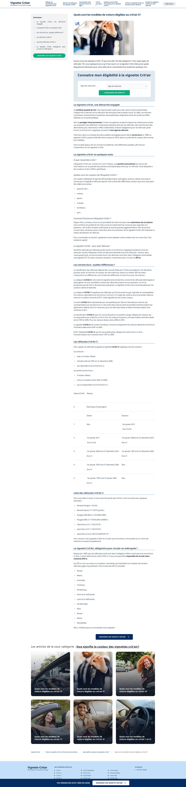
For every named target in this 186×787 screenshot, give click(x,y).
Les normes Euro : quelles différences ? (50, 32)
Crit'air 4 (58, 778)
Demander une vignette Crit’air (49, 55)
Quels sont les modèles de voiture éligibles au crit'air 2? (91, 737)
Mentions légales (142, 770)
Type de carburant (87, 86)
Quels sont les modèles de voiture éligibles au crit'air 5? (91, 690)
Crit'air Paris (86, 773)
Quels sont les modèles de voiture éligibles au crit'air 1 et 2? (135, 737)
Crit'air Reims (87, 775)
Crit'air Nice (113, 775)
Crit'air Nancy (114, 770)
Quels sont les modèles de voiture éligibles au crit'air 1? (48, 737)
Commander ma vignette (114, 93)
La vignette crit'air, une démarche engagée (51, 23)
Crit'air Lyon (86, 778)
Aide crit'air (169, 4)
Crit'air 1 (58, 770)
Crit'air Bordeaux (115, 773)
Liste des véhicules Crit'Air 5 (46, 42)
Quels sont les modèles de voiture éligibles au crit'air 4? (133, 690)
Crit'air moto (113, 778)
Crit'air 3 (58, 775)
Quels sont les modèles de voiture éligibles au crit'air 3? (48, 690)
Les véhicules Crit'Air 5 (44, 37)
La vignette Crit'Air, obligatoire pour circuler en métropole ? (51, 48)
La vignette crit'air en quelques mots (49, 28)
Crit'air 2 (58, 773)
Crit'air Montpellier (88, 770)
